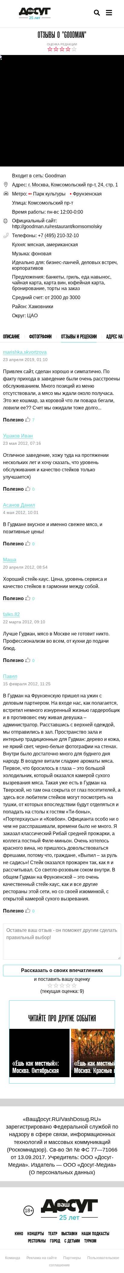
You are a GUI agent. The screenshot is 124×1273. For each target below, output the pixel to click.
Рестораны (37, 1240)
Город (55, 1240)
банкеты (55, 276)
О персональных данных (62, 1172)
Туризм (90, 1240)
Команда (12, 1258)
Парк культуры (47, 193)
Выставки (69, 1233)
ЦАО (32, 315)
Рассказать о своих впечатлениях (62, 970)
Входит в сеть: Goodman (39, 175)
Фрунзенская (86, 193)
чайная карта (27, 282)
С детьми (72, 1240)
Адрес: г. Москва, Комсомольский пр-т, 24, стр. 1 (65, 184)
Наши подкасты (95, 1233)
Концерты (35, 1233)
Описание (11, 336)
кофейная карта (86, 282)
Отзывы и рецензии (79, 336)
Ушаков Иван (18, 435)
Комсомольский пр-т (50, 202)
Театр (52, 1233)
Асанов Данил (19, 505)
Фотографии (40, 336)
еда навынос (95, 276)
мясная (35, 244)
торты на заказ (63, 288)
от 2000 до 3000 (62, 297)
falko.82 (11, 614)
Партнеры (72, 1258)
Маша (9, 559)
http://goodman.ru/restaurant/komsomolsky (57, 226)
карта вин (55, 282)
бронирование (28, 288)
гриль (73, 276)
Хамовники (40, 306)
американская (62, 244)
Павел (10, 676)
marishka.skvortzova (25, 352)
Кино (19, 1233)
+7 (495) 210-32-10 (58, 235)
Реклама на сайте (41, 1258)
